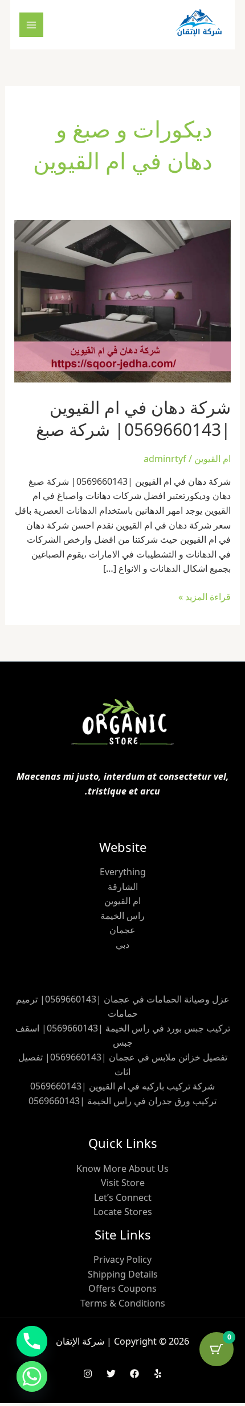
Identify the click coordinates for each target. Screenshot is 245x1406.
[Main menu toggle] (31, 24)
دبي (122, 944)
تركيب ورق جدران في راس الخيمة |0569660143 (122, 1101)
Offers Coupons (122, 1288)
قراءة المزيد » (204, 596)
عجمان (122, 930)
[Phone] (32, 1341)
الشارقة (123, 886)
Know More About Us (122, 1168)
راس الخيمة (122, 915)
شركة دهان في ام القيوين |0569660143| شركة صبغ (133, 418)
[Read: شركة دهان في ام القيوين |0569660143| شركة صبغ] (122, 300)
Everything (123, 872)
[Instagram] (87, 1373)
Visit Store (123, 1182)
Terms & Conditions (122, 1303)
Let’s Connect (123, 1197)
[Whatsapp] (32, 1376)
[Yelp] (157, 1373)
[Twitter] (111, 1373)
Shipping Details (123, 1274)
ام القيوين (212, 458)
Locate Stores (122, 1211)
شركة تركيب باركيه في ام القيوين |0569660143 (122, 1086)
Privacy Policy (122, 1259)
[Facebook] (134, 1373)
